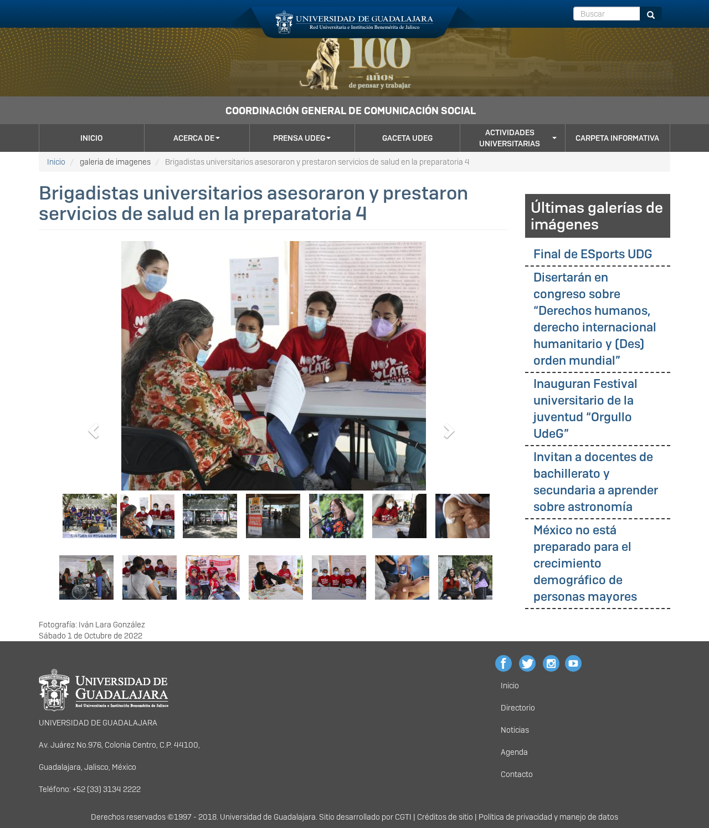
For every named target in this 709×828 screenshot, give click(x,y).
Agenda (514, 752)
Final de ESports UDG (593, 254)
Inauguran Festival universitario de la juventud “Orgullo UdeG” (585, 409)
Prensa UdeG (299, 138)
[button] (91, 427)
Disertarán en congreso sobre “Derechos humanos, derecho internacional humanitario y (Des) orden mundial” (594, 319)
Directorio (518, 708)
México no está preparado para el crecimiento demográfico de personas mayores (585, 563)
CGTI (403, 817)
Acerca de (193, 138)
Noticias (515, 730)
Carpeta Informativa (617, 138)
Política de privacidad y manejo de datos (548, 817)
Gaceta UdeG (407, 138)
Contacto (517, 774)
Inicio (91, 138)
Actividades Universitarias (509, 138)
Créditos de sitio (445, 817)
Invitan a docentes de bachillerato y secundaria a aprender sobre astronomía (595, 482)
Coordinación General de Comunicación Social (350, 110)
